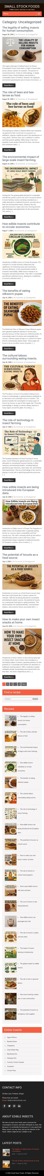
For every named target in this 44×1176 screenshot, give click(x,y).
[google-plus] (14, 1106)
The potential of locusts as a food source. (20, 556)
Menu (6, 14)
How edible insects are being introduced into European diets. (20, 490)
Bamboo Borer (12, 1041)
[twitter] (9, 1106)
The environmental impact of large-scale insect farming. (20, 158)
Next (24, 684)
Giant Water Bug (12, 1050)
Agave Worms (12, 1037)
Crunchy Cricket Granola (15, 1062)
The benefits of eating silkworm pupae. (16, 292)
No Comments (20, 34)
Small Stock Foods (22, 6)
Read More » (9, 85)
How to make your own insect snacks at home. (21, 621)
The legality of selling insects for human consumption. (20, 29)
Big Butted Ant (12, 1054)
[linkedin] (19, 1106)
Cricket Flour (11, 1070)
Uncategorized (32, 34)
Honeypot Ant (11, 1058)
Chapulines (11, 1046)
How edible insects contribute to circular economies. (21, 225)
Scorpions (10, 1066)
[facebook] (4, 1106)
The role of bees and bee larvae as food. (18, 94)
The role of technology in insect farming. (18, 422)
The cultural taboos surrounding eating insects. (19, 357)
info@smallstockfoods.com (17, 1100)
